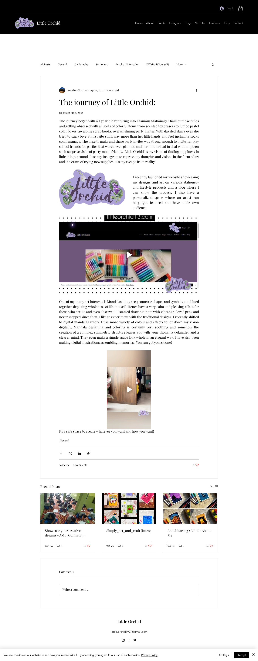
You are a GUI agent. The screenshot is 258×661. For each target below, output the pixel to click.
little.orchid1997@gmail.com (129, 631)
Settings (224, 655)
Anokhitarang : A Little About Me (189, 532)
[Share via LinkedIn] (79, 453)
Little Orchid (48, 23)
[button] (240, 8)
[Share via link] (88, 453)
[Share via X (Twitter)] (70, 453)
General (62, 64)
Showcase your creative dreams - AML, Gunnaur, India (64, 532)
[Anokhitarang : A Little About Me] (190, 508)
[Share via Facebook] (61, 453)
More (179, 64)
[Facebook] (129, 640)
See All (214, 486)
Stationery (102, 64)
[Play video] (129, 254)
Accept (242, 655)
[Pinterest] (135, 640)
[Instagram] (123, 640)
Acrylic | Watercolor (127, 64)
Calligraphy (81, 64)
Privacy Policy (149, 655)
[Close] (253, 655)
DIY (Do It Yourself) (157, 64)
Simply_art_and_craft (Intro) (128, 530)
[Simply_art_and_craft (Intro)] (129, 508)
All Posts (45, 64)
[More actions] (196, 90)
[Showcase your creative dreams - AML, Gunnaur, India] (67, 508)
